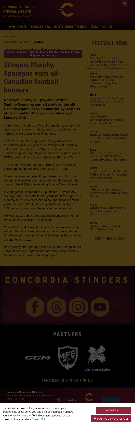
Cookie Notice (40, 419)
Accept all (113, 410)
